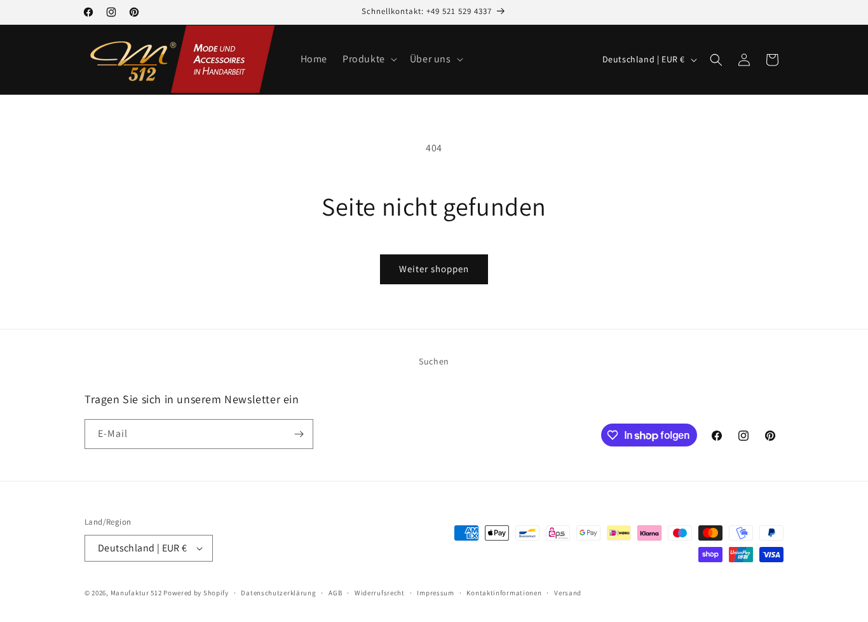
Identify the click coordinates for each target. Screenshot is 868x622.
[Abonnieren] (299, 434)
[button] (368, 59)
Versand (567, 592)
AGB (335, 592)
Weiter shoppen (434, 269)
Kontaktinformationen (503, 592)
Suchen (434, 361)
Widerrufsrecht (380, 592)
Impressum (435, 592)
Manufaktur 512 (136, 592)
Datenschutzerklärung (278, 592)
